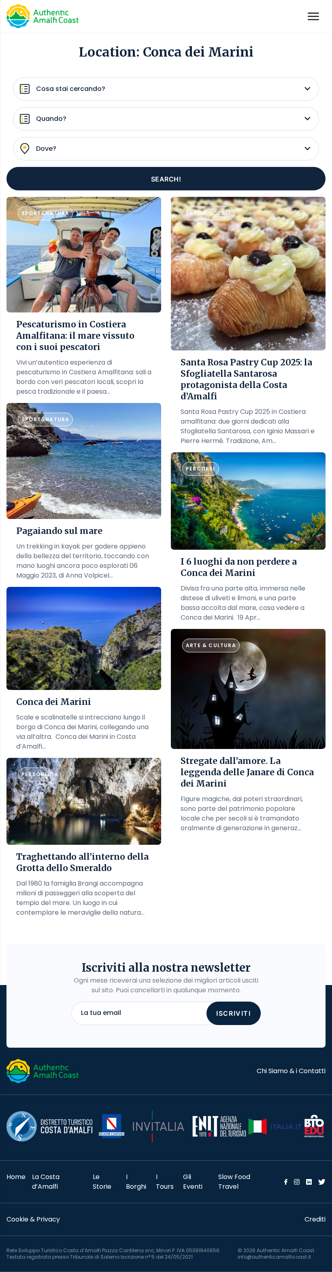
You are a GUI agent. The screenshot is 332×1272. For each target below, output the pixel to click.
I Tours (165, 1181)
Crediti (315, 1219)
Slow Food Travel (234, 1181)
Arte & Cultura (211, 645)
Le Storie (102, 1181)
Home (16, 1176)
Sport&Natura (45, 213)
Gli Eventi (192, 1181)
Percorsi (200, 468)
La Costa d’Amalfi (46, 1181)
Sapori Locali (208, 213)
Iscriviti (233, 1013)
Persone (34, 774)
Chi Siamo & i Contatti (291, 1071)
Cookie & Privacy (33, 1219)
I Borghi (136, 1181)
